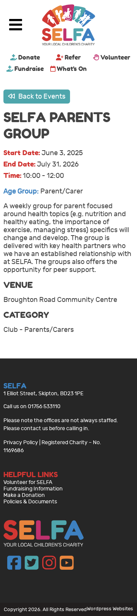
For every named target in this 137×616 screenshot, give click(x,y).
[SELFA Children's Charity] (68, 26)
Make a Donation (24, 495)
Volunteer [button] (115, 57)
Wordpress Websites (110, 608)
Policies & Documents (30, 501)
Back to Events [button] (41, 97)
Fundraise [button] (29, 68)
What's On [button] (72, 68)
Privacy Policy (20, 442)
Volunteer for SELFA (28, 482)
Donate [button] (29, 57)
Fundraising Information (33, 489)
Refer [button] (73, 57)
